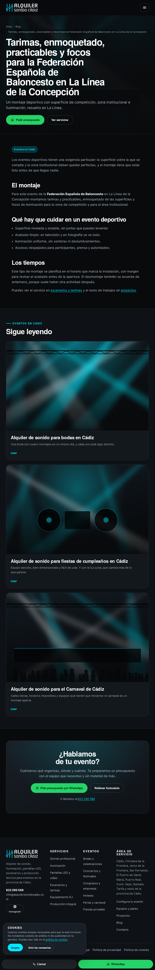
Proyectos (123, 915)
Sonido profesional (62, 858)
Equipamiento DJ (61, 897)
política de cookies (56, 939)
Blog (18, 26)
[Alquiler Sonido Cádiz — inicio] (22, 8)
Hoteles (88, 895)
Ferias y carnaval (94, 902)
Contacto (122, 929)
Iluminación (57, 865)
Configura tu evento (129, 901)
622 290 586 (86, 798)
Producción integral (63, 904)
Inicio (9, 26)
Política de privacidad (107, 950)
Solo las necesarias (39, 947)
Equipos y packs (127, 908)
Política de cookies (136, 950)
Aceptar (15, 947)
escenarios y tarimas (66, 290)
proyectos (128, 290)
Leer (14, 453)
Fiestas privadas (94, 909)
